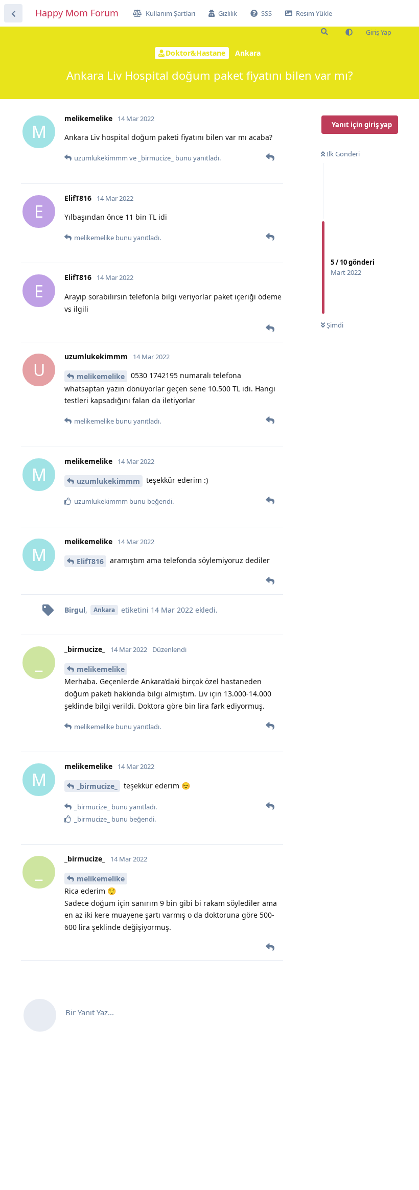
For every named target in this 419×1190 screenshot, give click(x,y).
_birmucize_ (97, 786)
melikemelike (101, 376)
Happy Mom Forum (77, 13)
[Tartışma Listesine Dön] (13, 13)
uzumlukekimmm (108, 481)
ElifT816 (90, 561)
